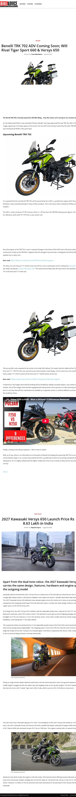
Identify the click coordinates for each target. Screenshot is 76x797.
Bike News (23, 4)
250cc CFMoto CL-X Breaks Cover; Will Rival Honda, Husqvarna (32, 260)
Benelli (38, 41)
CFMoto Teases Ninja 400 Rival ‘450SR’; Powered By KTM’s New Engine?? (35, 379)
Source (5, 472)
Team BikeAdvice (36, 54)
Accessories (38, 4)
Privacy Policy (64, 795)
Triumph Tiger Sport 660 (26, 269)
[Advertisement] (38, 21)
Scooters (30, 4)
